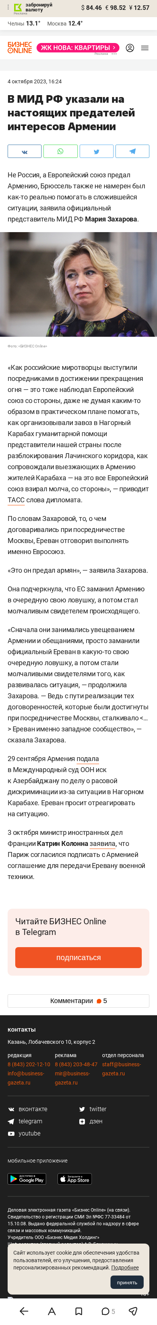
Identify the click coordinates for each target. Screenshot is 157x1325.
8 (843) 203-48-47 (76, 1064)
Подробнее (125, 1267)
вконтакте (32, 1109)
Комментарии (78, 1001)
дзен (95, 1121)
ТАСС (16, 500)
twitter (97, 1109)
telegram (29, 1121)
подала (88, 759)
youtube (28, 1133)
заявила (102, 843)
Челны (16, 24)
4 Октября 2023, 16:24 (35, 81)
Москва (57, 24)
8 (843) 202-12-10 (29, 1064)
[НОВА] (76, 48)
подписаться (78, 957)
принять (127, 1282)
